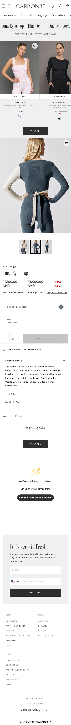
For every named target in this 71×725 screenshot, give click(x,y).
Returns (10, 631)
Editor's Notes (13, 360)
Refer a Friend (46, 636)
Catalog (10, 675)
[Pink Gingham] (20, 116)
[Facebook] (11, 416)
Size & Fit (10, 394)
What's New (12, 621)
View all (35, 131)
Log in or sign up (57, 292)
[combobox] (15, 581)
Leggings (42, 15)
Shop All (10, 645)
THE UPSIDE (9, 267)
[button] (35, 721)
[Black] (59, 118)
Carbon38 (26, 15)
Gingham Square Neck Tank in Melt (19, 106)
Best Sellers (58, 15)
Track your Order (15, 626)
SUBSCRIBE (35, 592)
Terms (29, 698)
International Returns (18, 636)
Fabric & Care (13, 402)
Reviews (42, 631)
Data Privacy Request (17, 670)
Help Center (12, 660)
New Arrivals (9, 15)
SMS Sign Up (12, 679)
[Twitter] (15, 416)
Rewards (42, 626)
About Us (43, 621)
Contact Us (12, 665)
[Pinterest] (20, 416)
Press (8, 684)
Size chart (12, 323)
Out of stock (45, 338)
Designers (11, 640)
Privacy (40, 698)
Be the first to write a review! (35, 497)
